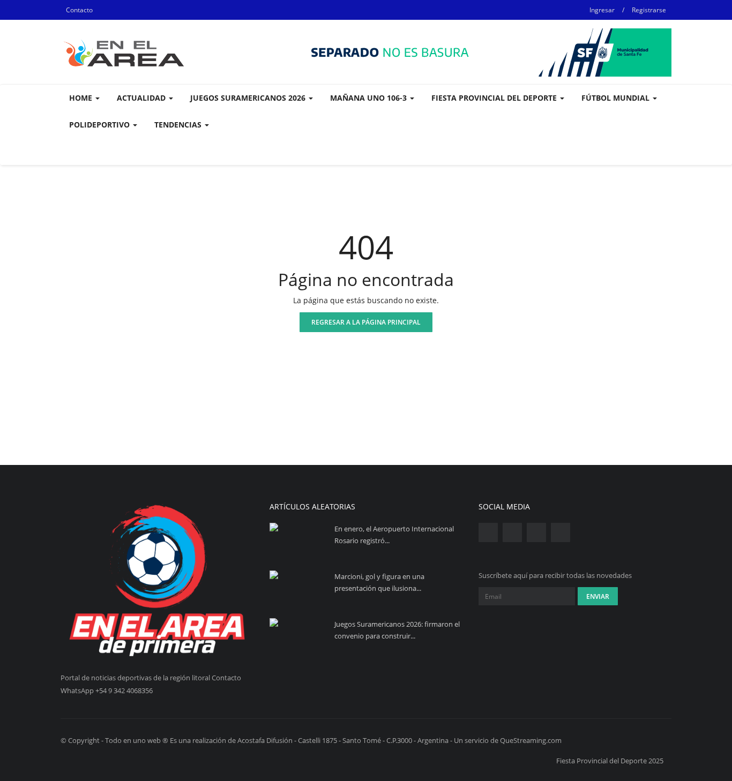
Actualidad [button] (142, 98)
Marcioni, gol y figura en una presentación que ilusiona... (379, 582)
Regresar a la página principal (366, 322)
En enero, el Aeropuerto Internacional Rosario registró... (394, 534)
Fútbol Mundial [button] (616, 98)
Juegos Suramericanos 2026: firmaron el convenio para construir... (397, 630)
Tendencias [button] (179, 124)
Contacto (79, 9)
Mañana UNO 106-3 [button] (369, 98)
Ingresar (602, 9)
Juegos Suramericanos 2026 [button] (249, 98)
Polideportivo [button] (100, 124)
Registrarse (649, 9)
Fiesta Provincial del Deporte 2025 (609, 760)
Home (81, 98)
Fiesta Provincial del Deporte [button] (495, 98)
